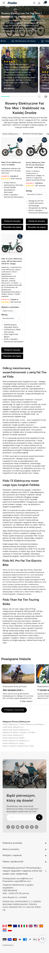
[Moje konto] (39, 3)
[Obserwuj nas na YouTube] (17, 827)
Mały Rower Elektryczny (13, 735)
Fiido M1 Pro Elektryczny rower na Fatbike (11, 164)
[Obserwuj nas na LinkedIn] (36, 827)
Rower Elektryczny (10, 134)
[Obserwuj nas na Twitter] (27, 827)
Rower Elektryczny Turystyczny (15, 741)
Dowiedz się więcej (12, 227)
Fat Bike (31, 732)
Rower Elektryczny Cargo (13, 743)
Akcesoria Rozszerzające (33, 134)
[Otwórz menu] (4, 3)
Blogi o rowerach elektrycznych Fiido (18, 746)
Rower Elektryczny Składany (32, 724)
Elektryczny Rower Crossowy (15, 732)
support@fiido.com (22, 881)
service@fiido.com (24, 879)
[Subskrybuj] (39, 817)
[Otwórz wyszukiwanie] (34, 3)
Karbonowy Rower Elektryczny (15, 730)
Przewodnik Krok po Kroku (15, 687)
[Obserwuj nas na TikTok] (22, 827)
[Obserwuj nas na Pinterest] (32, 827)
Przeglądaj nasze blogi (14, 710)
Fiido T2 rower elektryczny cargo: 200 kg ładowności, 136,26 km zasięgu (11, 261)
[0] (44, 3)
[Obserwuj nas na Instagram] (13, 827)
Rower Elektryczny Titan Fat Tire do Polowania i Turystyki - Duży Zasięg (35, 165)
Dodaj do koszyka (12, 221)
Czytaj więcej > (26, 701)
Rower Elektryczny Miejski (13, 738)
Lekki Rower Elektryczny (13, 727)
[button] (46, 97)
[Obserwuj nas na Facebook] (8, 827)
